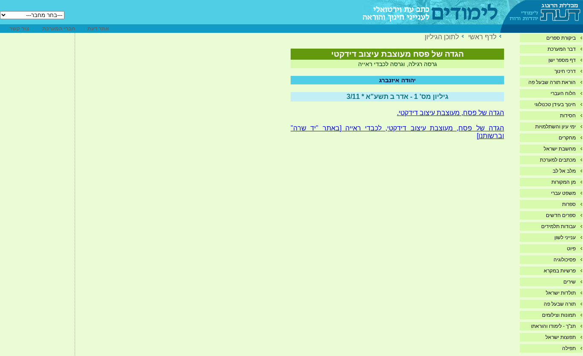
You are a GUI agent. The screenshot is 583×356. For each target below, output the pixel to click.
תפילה (569, 348)
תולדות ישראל (561, 293)
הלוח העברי (563, 93)
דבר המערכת (562, 49)
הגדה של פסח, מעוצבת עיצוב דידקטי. (450, 112)
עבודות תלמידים (558, 226)
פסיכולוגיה (565, 260)
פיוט (571, 249)
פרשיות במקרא (560, 271)
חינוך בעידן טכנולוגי (555, 104)
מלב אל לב (564, 171)
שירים (569, 282)
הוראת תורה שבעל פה (552, 82)
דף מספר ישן (562, 60)
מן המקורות (563, 182)
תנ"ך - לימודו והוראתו (553, 326)
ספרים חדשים (561, 215)
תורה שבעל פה (560, 304)
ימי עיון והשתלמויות (555, 127)
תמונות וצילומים (559, 315)
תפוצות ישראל (560, 337)
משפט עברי (563, 193)
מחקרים (567, 138)
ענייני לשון (565, 237)
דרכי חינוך (565, 71)
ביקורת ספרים (561, 38)
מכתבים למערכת (558, 160)
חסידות (568, 116)
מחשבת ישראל (560, 149)
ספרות (569, 204)
